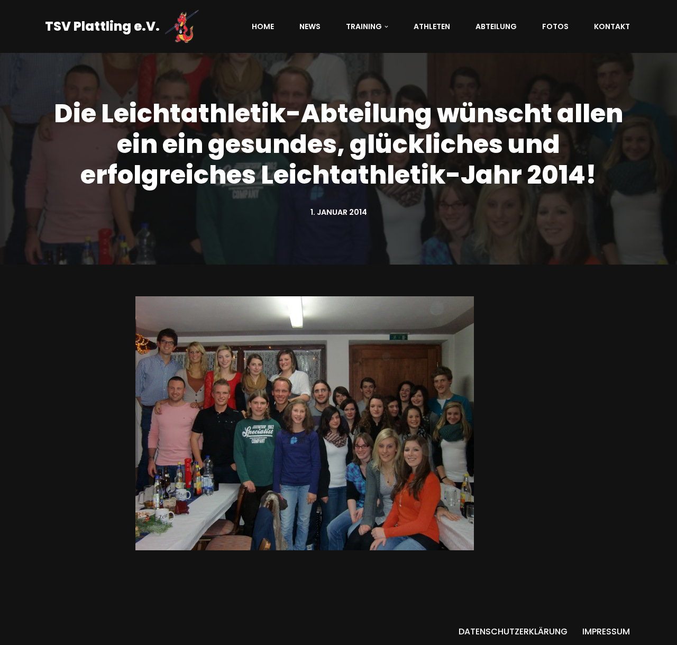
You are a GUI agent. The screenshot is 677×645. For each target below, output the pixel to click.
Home (263, 26)
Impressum (606, 631)
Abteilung (496, 26)
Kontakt (612, 26)
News (310, 26)
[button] (386, 27)
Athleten (432, 26)
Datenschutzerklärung (513, 631)
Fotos (555, 26)
